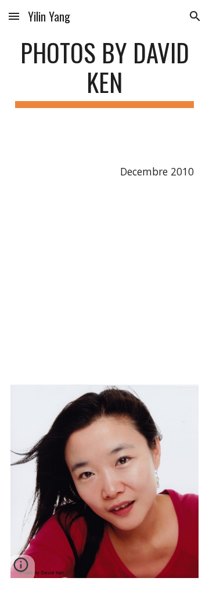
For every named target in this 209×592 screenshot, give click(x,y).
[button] (14, 16)
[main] (104, 73)
